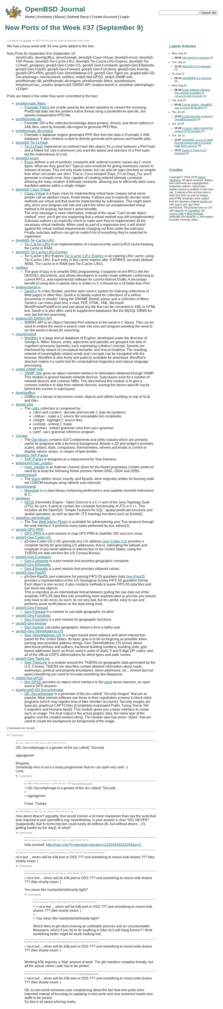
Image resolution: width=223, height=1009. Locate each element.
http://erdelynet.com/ (82, 783)
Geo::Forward (35, 612)
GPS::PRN (32, 533)
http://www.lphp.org (88, 974)
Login (124, 17)
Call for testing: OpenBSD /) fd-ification (193, 106)
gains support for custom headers (193, 130)
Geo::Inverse (34, 627)
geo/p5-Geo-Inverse (31, 623)
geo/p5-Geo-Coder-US (33, 537)
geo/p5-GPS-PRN (30, 529)
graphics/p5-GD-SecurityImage (39, 690)
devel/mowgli (26, 486)
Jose (177, 204)
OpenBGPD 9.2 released (196, 78)
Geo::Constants (36, 561)
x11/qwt (21, 436)
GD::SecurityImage (39, 694)
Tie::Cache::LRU (37, 244)
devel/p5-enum (27, 158)
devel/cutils (24, 404)
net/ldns (22, 268)
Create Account (104, 17)
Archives (44, 17)
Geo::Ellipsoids (36, 569)
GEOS (29, 502)
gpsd (108, 682)
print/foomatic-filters (31, 103)
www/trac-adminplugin (33, 518)
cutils (35, 408)
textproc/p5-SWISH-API (34, 318)
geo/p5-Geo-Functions (33, 615)
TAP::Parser (33, 459)
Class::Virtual (34, 193)
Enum (29, 162)
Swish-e (30, 291)
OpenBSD (194, 210)
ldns (46, 271)
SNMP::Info (33, 373)
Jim (190, 204)
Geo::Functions (36, 619)
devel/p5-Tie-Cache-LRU (35, 240)
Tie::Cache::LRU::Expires (84, 256)
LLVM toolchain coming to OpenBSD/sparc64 (193, 118)
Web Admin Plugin (53, 522)
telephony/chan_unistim (34, 463)
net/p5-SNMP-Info (29, 369)
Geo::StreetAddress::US (42, 635)
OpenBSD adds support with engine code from (193, 142)
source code (176, 213)
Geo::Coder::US (114, 541)
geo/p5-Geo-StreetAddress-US (39, 631)
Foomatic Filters (36, 107)
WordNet (31, 338)
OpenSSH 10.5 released (196, 66)
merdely (27, 40)
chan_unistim (34, 467)
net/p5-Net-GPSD (29, 678)
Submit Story (78, 17)
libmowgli (31, 490)
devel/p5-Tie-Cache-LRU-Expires (41, 252)
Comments (17, 735)
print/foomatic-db (28, 119)
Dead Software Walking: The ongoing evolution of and (192, 93)
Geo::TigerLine (35, 662)
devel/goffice (25, 393)
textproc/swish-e (28, 287)
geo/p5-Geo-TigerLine (33, 658)
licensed (195, 213)
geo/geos (23, 498)
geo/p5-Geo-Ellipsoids (33, 565)
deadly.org (206, 201)
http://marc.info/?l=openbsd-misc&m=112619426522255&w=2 (93, 845)
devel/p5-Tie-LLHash (32, 142)
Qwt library (39, 440)
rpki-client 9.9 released (195, 57)
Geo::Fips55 (135, 576)
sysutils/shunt (26, 475)
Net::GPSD (33, 682)
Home (30, 17)
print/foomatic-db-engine (34, 131)
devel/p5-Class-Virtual (33, 189)
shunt (35, 479)
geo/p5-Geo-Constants (33, 557)
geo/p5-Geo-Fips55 (31, 572)
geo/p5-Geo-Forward (32, 608)
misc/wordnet (26, 334)
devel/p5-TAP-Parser (32, 455)
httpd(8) (179, 210)
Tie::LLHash (33, 146)
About (59, 17)
